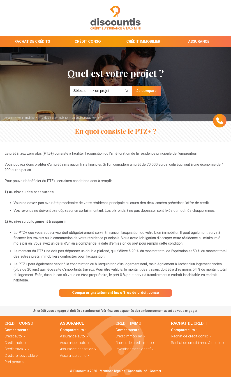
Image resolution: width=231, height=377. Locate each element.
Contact (155, 371)
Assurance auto (72, 336)
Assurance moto (73, 343)
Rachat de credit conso (189, 336)
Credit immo (128, 323)
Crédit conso (88, 41)
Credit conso (19, 323)
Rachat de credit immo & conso (196, 343)
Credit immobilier (129, 336)
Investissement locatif (133, 349)
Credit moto (14, 343)
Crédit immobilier (143, 41)
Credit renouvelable (20, 355)
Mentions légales (112, 371)
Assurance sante (73, 355)
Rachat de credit (189, 323)
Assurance (198, 41)
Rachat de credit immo (134, 343)
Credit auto (13, 336)
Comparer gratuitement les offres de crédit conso (115, 292)
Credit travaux (15, 349)
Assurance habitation (76, 349)
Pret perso (13, 362)
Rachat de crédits (32, 41)
